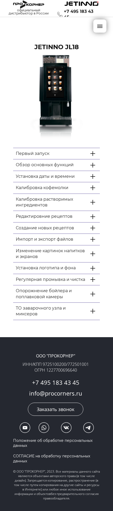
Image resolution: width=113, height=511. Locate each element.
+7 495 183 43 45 (55, 382)
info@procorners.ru (55, 393)
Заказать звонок (55, 409)
